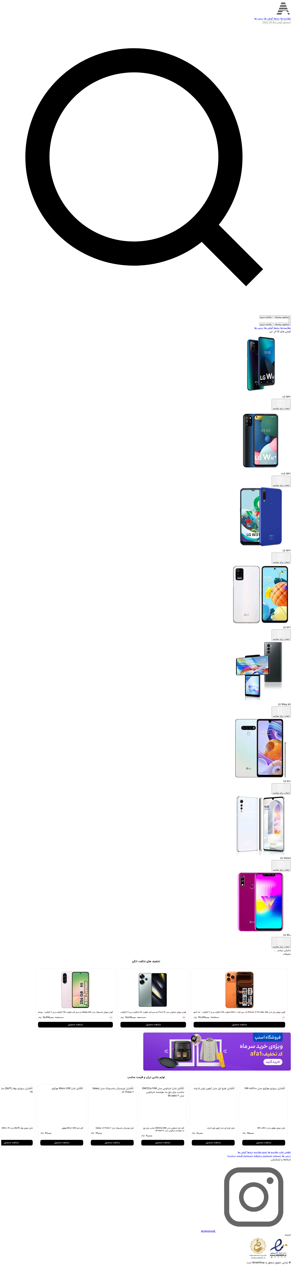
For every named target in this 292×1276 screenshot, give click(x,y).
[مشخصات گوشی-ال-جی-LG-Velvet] (260, 855)
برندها (277, 18)
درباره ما (232, 1156)
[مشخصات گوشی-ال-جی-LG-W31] (260, 547)
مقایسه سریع (266, 317)
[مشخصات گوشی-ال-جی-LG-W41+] (260, 470)
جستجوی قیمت (244, 1156)
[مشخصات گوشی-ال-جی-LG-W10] (260, 931)
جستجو (277, 1156)
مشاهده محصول (239, 1024)
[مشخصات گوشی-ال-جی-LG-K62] (260, 624)
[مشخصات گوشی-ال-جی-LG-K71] (260, 778)
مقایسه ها (285, 18)
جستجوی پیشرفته (282, 317)
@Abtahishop (208, 1231)
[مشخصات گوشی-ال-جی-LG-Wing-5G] (260, 701)
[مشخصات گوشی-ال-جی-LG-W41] (260, 393)
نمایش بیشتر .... (282, 950)
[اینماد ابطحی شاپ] (269, 1259)
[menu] (289, 320)
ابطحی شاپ (285, 1152)
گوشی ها (268, 18)
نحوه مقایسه (260, 1152)
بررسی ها (258, 18)
